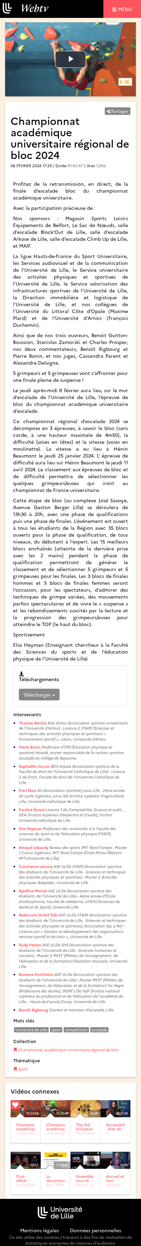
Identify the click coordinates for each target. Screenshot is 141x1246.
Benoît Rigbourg (33, 1009)
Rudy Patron (30, 944)
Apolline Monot (33, 890)
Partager (119, 111)
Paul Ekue (27, 790)
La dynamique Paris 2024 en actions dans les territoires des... (56, 1189)
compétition (76, 1029)
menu (126, 8)
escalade (99, 1029)
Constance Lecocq (35, 866)
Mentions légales (39, 1230)
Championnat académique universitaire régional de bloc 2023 (28, 1135)
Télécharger (37, 694)
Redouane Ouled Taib (38, 914)
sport (56, 1029)
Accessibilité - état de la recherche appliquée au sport (117, 1135)
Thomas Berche (33, 723)
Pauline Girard (31, 809)
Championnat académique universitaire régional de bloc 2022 (58, 1135)
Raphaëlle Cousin (34, 766)
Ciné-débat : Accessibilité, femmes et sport (28, 1184)
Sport (22, 1069)
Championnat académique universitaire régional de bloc (68, 1049)
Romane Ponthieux (36, 974)
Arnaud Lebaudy (34, 847)
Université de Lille (31, 1029)
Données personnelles (95, 1230)
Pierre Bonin (30, 747)
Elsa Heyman (30, 828)
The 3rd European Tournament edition (87, 1131)
